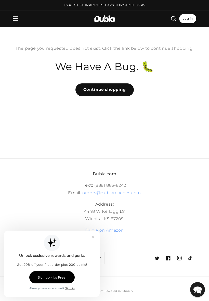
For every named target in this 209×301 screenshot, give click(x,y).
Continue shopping (104, 89)
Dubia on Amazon (104, 230)
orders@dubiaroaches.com (111, 192)
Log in (187, 18)
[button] (15, 18)
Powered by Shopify (118, 291)
